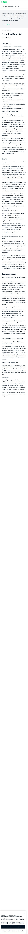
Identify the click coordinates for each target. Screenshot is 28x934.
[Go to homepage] (4, 2)
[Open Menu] (26, 2)
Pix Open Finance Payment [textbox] (10, 6)
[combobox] (11, 6)
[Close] (24, 912)
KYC (8, 62)
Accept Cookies (7, 926)
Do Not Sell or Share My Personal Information (13, 930)
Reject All (19, 926)
